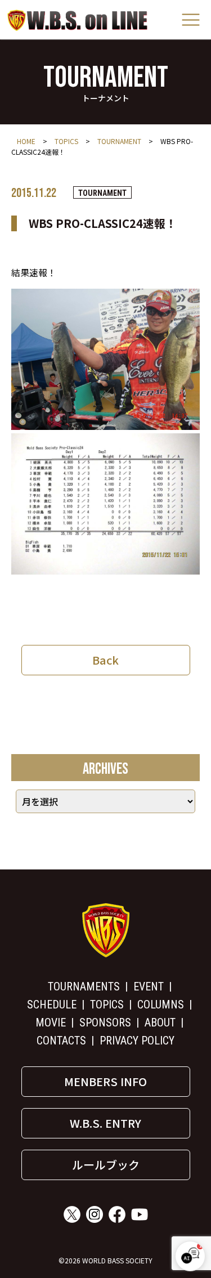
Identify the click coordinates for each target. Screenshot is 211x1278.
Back (105, 660)
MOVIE (50, 1022)
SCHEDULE (52, 1004)
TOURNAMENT (119, 141)
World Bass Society (77, 20)
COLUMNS (160, 1004)
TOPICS (66, 141)
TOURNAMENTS (84, 986)
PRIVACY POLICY (137, 1040)
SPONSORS (105, 1022)
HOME (26, 141)
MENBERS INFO (105, 1081)
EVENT (148, 986)
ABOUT (160, 1022)
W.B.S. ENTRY (105, 1123)
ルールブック (106, 1164)
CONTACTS (61, 1040)
